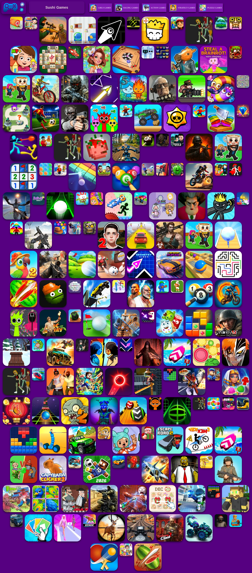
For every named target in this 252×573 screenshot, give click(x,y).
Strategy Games (186, 8)
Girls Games (104, 8)
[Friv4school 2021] (22, 6)
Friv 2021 (7, 14)
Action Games (158, 8)
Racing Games (130, 8)
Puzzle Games (214, 8)
